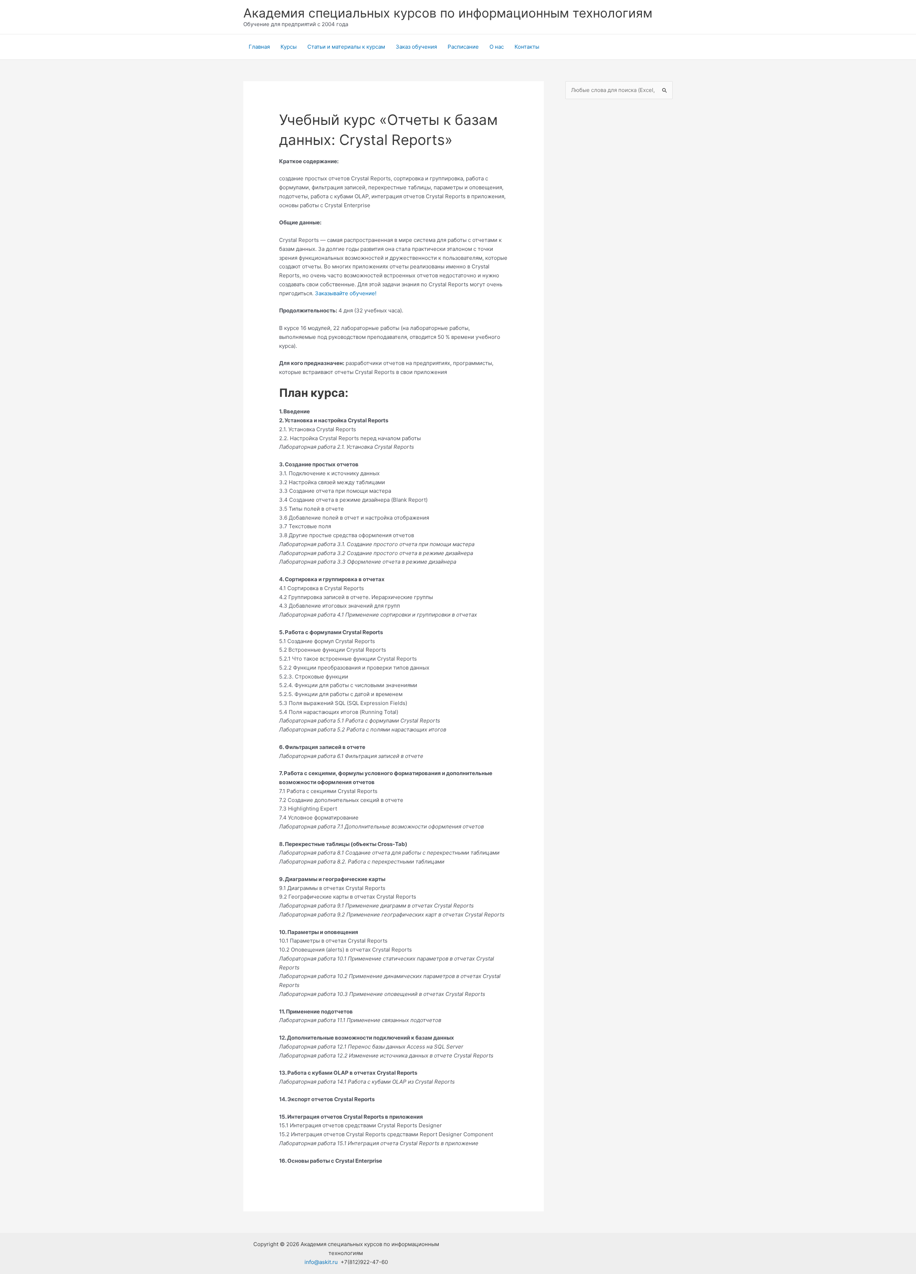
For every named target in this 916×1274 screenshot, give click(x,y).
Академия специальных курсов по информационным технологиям (447, 12)
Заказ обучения (416, 46)
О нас (496, 46)
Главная (259, 46)
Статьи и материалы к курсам (346, 46)
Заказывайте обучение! (345, 293)
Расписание (463, 46)
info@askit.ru (321, 1262)
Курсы (289, 46)
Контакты (527, 46)
